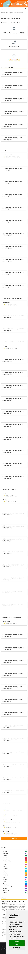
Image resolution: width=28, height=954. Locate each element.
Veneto (5, 892)
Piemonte (5, 875)
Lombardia (5, 868)
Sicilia (4, 881)
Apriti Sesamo (6, 302)
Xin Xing (5, 499)
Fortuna (5, 346)
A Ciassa (5, 808)
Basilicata (5, 853)
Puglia (4, 877)
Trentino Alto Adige (7, 886)
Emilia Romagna (7, 860)
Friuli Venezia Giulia (7, 862)
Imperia (11, 12)
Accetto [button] (17, 941)
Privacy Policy (4, 948)
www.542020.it (14, 60)
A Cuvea (5, 814)
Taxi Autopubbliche (8, 155)
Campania (5, 857)
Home (2, 12)
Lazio (4, 864)
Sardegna (5, 879)
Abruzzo (5, 851)
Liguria (6, 12)
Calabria (5, 855)
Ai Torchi (5, 825)
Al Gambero (6, 831)
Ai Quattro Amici (7, 819)
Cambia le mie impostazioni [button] (16, 948)
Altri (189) (14, 838)
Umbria (5, 888)
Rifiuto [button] (16, 944)
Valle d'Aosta (6, 890)
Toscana (5, 883)
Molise (4, 873)
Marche (5, 870)
